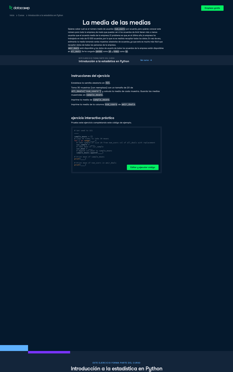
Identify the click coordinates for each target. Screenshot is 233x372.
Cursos (21, 15)
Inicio (12, 15)
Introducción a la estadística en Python (45, 15)
